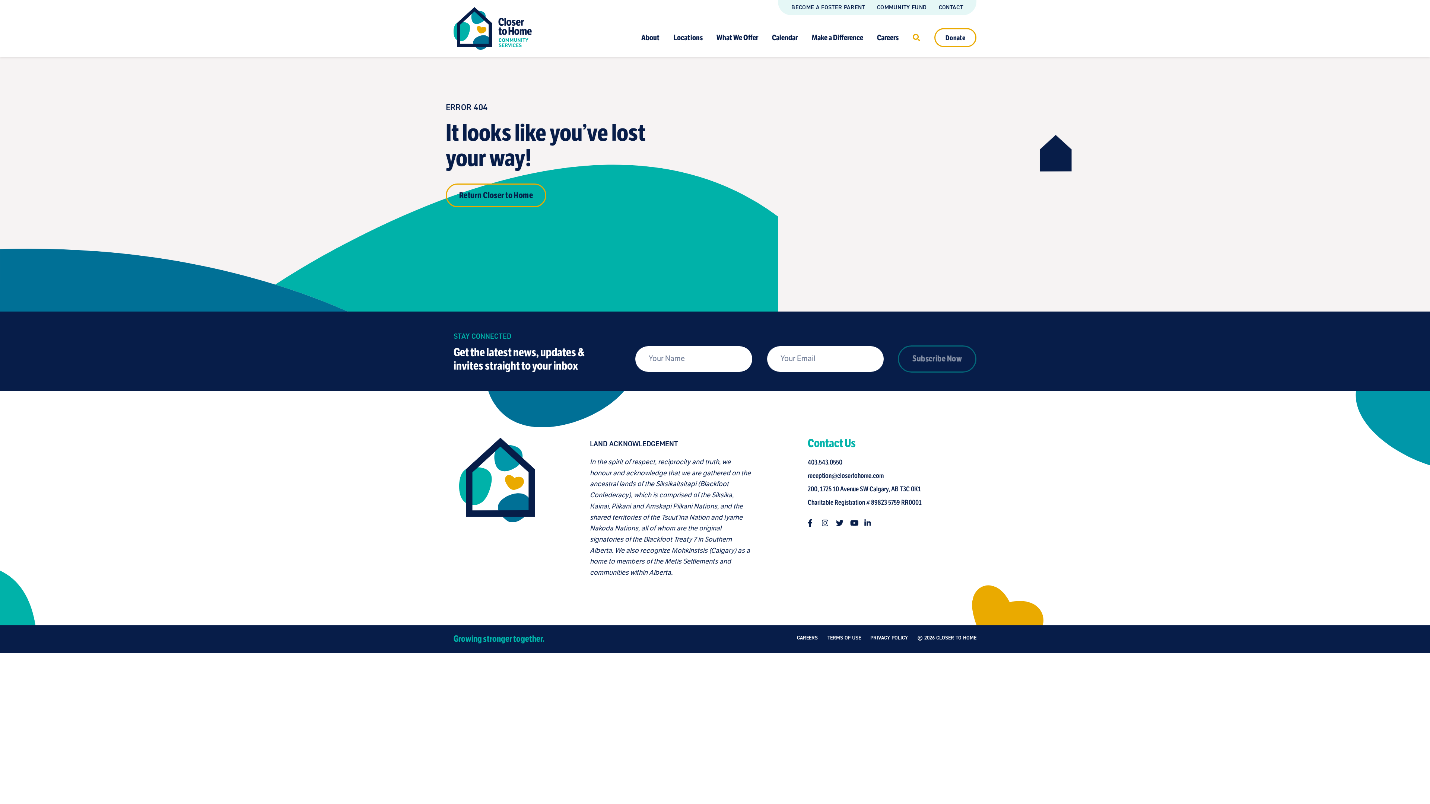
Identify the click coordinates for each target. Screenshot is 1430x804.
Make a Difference (837, 37)
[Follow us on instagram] (825, 523)
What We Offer (737, 37)
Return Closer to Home (496, 195)
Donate (955, 38)
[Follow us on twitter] (839, 523)
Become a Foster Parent (828, 7)
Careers (888, 37)
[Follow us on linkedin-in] (868, 523)
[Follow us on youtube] (854, 523)
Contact (951, 7)
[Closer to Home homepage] (497, 508)
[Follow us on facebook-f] (811, 523)
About (650, 37)
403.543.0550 (825, 462)
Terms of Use (844, 637)
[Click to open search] (916, 37)
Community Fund (902, 7)
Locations (688, 37)
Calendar (785, 37)
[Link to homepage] (493, 28)
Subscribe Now (937, 359)
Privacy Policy (889, 637)
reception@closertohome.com (846, 476)
